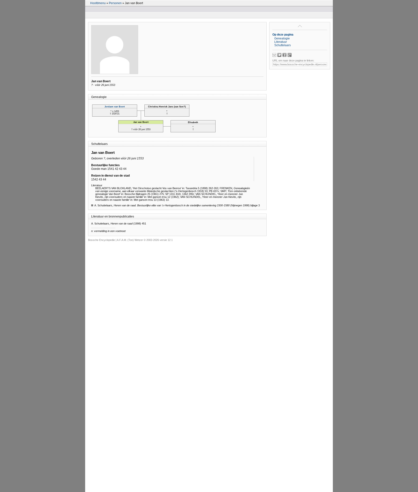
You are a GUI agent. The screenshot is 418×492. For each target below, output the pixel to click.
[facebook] (284, 55)
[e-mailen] (274, 55)
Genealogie (282, 38)
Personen (115, 3)
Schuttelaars (282, 45)
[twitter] (279, 55)
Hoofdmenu (98, 3)
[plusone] (289, 55)
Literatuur (280, 42)
